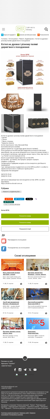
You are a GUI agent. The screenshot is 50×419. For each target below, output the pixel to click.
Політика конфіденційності (10, 413)
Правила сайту (24, 413)
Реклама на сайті (7, 361)
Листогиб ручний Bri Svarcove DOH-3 (35, 303)
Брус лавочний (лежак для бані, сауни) (11, 273)
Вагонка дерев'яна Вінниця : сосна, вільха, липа (37, 274)
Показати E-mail (25, 229)
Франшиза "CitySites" (8, 363)
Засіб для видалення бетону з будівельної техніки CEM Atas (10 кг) (12, 304)
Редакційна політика (16, 414)
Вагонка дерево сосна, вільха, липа (12, 332)
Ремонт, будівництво (11, 192)
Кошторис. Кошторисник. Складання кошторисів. (37, 333)
